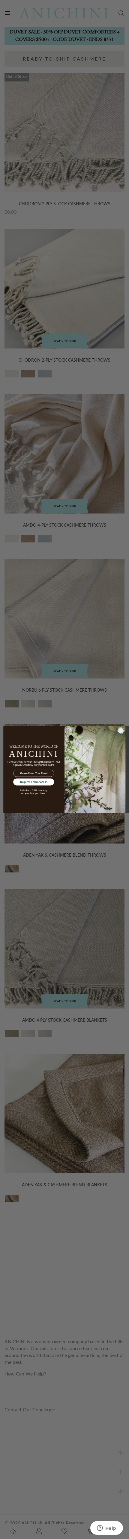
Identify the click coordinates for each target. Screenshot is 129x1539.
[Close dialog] (121, 730)
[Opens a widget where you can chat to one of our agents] (106, 1528)
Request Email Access (33, 782)
